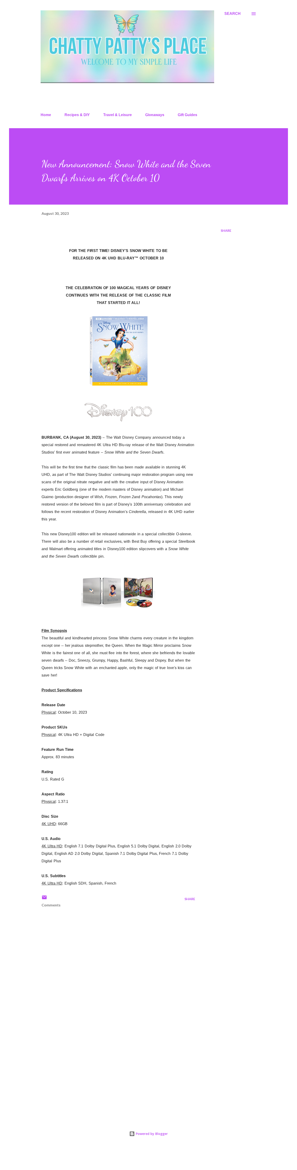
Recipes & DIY (77, 115)
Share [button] (226, 230)
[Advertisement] (111, 1060)
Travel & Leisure (117, 115)
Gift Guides (187, 115)
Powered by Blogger (151, 1133)
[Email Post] (44, 899)
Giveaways (154, 115)
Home (46, 115)
